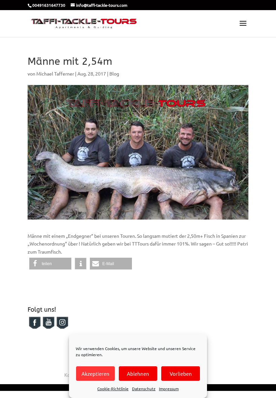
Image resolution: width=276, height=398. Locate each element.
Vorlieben (181, 373)
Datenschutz (144, 388)
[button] (50, 263)
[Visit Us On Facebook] (34, 327)
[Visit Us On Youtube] (48, 327)
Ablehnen (138, 373)
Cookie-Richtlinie (113, 388)
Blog (114, 73)
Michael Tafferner (55, 73)
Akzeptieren (95, 373)
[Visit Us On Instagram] (62, 327)
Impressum (169, 388)
